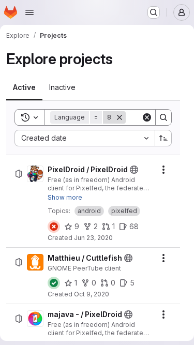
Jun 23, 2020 (93, 238)
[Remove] (119, 117)
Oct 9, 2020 (91, 294)
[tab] (24, 87)
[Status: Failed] (54, 226)
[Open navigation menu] (29, 12)
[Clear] (147, 117)
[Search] (163, 117)
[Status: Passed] (54, 283)
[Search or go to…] (153, 12)
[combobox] (84, 138)
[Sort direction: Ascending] (163, 138)
